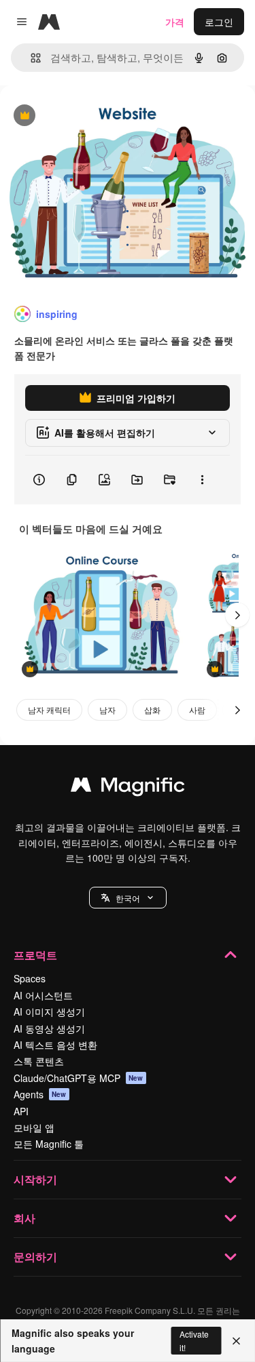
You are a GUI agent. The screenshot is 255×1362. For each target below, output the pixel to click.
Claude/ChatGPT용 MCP (78, 1078)
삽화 (152, 709)
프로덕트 (35, 955)
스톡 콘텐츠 (39, 1061)
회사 (24, 1218)
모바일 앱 (34, 1127)
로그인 (219, 21)
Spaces (30, 978)
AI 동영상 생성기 (49, 1028)
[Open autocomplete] (30, 58)
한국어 (128, 898)
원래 (78, 116)
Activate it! (194, 1340)
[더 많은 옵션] (202, 480)
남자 (107, 709)
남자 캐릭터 (49, 709)
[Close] (236, 1341)
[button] (128, 897)
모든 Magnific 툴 (49, 1143)
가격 (174, 21)
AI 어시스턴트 (43, 995)
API (21, 1111)
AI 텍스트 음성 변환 (55, 1044)
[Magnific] (128, 788)
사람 (197, 709)
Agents (40, 1094)
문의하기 (35, 1256)
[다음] (237, 615)
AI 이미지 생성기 (49, 1011)
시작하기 (35, 1179)
